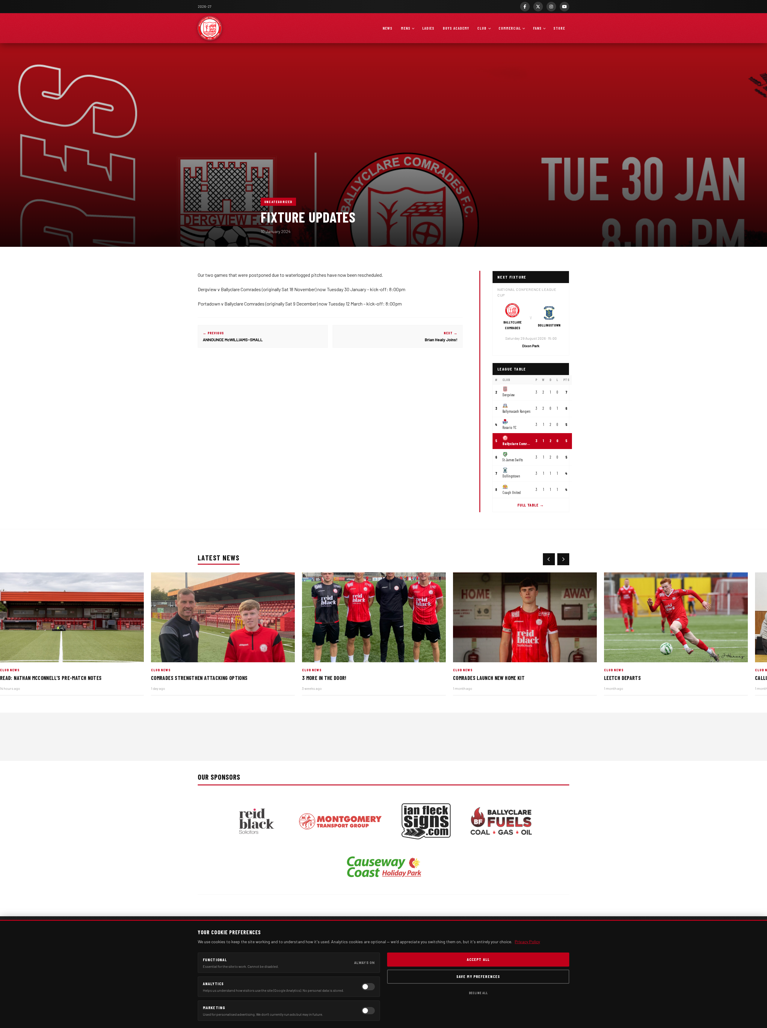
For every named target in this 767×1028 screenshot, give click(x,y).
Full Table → (530, 504)
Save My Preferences (478, 976)
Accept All (478, 959)
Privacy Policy (527, 941)
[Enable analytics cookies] (368, 986)
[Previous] (549, 559)
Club (482, 28)
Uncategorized (278, 201)
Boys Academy (456, 28)
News (387, 28)
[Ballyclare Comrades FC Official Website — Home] (210, 28)
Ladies (428, 28)
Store (559, 28)
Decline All (478, 993)
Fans (537, 28)
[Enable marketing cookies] (368, 1010)
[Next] (563, 559)
